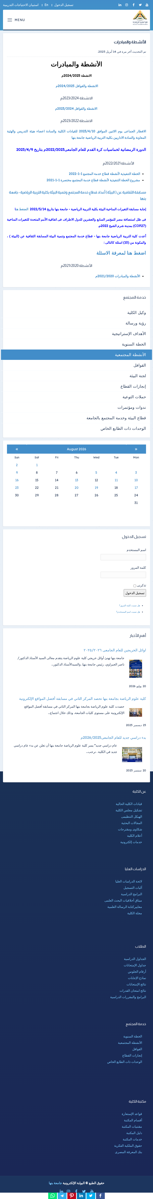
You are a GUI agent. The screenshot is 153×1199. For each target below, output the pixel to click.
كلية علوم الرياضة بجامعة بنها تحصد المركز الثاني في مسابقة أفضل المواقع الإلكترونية (82, 698)
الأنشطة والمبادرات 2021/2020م (117, 276)
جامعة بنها (55, 1183)
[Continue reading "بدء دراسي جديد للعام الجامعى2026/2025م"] (133, 754)
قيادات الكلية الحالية (129, 804)
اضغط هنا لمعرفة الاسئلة (121, 253)
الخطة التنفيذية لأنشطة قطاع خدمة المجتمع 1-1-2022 (104, 174)
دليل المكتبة (134, 1133)
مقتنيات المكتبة (132, 1126)
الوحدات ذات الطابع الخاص (123, 428)
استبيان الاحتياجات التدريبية (20, 5)
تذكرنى (141, 585)
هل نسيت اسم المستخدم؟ (128, 611)
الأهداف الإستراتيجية (129, 333)
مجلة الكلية (134, 913)
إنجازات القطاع (133, 386)
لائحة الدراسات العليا (128, 881)
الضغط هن (22, 209)
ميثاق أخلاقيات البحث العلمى (123, 900)
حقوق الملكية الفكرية (128, 1146)
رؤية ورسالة (136, 323)
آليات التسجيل (133, 888)
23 (17, 488)
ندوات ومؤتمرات (132, 407)
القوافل (139, 365)
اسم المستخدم (136, 550)
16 (17, 480)
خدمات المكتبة (132, 1139)
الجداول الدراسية (135, 959)
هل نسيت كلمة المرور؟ (129, 605)
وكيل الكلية (136, 312)
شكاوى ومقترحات (130, 829)
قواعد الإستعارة (132, 1114)
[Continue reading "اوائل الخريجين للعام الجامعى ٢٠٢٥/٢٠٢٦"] (137, 669)
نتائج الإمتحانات (136, 984)
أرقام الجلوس (137, 971)
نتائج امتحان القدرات (133, 991)
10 (136, 480)
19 (96, 488)
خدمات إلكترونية (131, 842)
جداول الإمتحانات (135, 965)
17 (136, 488)
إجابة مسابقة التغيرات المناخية (126, 209)
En (46, 5)
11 (116, 480)
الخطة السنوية (134, 344)
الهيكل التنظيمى (131, 816)
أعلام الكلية (134, 836)
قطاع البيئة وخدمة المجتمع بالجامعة (116, 417)
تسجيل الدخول (63, 5)
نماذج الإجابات (137, 978)
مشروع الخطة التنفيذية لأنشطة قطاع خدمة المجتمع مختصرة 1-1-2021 (93, 180)
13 (76, 480)
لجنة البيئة (137, 375)
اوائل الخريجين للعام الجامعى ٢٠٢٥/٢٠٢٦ (115, 650)
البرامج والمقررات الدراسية (128, 997)
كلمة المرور (138, 567)
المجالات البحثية (131, 823)
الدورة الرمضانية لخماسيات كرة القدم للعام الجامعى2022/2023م (95, 149)
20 (76, 488)
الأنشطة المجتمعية (130, 354)
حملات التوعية (134, 396)
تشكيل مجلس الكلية (129, 810)
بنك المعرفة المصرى (128, 1152)
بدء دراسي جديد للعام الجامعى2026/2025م (113, 737)
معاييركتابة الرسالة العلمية (124, 907)
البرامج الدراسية (131, 894)
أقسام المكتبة (133, 1120)
